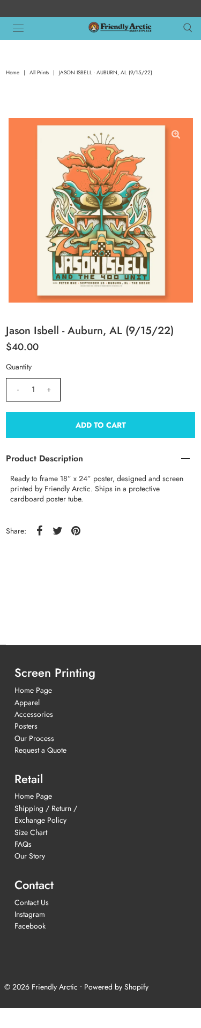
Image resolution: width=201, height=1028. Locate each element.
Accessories (33, 714)
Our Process (34, 738)
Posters (26, 726)
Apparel (27, 702)
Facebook (30, 926)
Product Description (44, 458)
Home (12, 72)
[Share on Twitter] (57, 530)
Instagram (29, 914)
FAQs (23, 844)
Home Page (33, 690)
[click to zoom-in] (176, 134)
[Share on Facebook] (39, 530)
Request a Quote (40, 750)
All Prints (39, 72)
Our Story (29, 856)
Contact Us (31, 902)
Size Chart (30, 832)
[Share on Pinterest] (76, 530)
